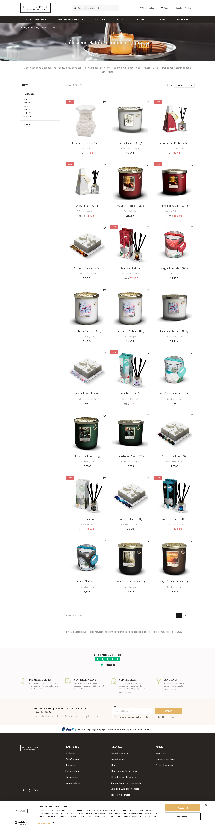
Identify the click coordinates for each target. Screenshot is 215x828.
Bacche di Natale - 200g (174, 393)
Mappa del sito (72, 783)
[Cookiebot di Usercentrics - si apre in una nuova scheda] (21, 823)
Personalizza (181, 816)
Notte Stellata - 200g (87, 581)
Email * (115, 706)
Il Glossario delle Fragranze (123, 771)
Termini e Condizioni (166, 759)
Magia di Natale (130, 268)
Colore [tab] (27, 124)
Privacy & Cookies (164, 765)
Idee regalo (33, 27)
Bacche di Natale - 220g (174, 330)
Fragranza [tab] (28, 94)
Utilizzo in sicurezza (120, 794)
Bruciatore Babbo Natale (86, 142)
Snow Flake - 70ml (86, 205)
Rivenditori (70, 765)
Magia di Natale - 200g (174, 268)
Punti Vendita (72, 759)
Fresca (26, 106)
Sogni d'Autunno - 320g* (174, 581)
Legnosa (27, 112)
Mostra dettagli (44, 823)
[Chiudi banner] (206, 805)
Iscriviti (168, 711)
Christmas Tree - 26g (174, 456)
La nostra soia (117, 759)
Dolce (25, 99)
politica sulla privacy (167, 717)
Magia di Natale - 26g (87, 268)
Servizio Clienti (72, 771)
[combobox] (95, 8)
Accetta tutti (183, 808)
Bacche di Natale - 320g (86, 330)
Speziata (27, 116)
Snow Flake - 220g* (130, 142)
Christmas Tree (86, 518)
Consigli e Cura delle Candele (124, 788)
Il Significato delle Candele (123, 777)
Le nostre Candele (119, 753)
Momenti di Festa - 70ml (174, 142)
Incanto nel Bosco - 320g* (130, 581)
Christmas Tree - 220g (130, 456)
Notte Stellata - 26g (130, 518)
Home (23, 27)
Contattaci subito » (126, 692)
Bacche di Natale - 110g (130, 330)
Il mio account (72, 777)
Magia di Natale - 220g (174, 205)
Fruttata (26, 109)
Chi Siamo (70, 753)
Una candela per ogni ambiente (125, 783)
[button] (104, 102)
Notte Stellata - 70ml (174, 518)
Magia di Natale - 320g (130, 205)
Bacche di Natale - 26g (86, 393)
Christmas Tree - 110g (86, 456)
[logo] (35, 8)
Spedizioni (161, 753)
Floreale (26, 102)
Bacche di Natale (130, 393)
